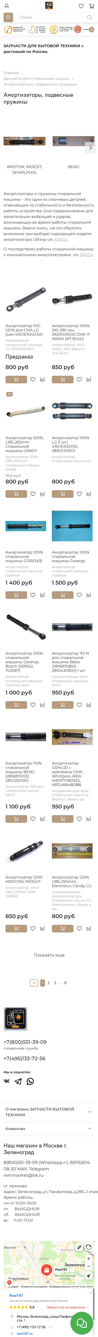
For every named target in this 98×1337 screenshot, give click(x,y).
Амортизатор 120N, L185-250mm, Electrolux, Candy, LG (71, 881)
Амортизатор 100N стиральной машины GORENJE (24, 556)
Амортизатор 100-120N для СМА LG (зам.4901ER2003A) (24, 330)
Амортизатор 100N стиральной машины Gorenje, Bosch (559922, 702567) (24, 662)
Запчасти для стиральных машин (36, 78)
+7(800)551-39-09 (25, 1042)
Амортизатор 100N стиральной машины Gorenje (70, 556)
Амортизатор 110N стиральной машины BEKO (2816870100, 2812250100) (23, 772)
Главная (11, 73)
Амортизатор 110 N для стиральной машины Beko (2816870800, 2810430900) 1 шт (70, 662)
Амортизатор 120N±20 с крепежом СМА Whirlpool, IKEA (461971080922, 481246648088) (67, 774)
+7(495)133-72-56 (24, 1058)
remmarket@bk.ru (24, 1175)
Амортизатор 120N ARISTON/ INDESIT (23, 879)
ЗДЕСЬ (61, 239)
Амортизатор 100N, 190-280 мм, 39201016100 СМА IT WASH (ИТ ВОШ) (71, 332)
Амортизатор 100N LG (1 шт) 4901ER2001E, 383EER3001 (70, 444)
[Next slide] (90, 148)
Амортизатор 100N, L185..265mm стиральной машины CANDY (24, 444)
